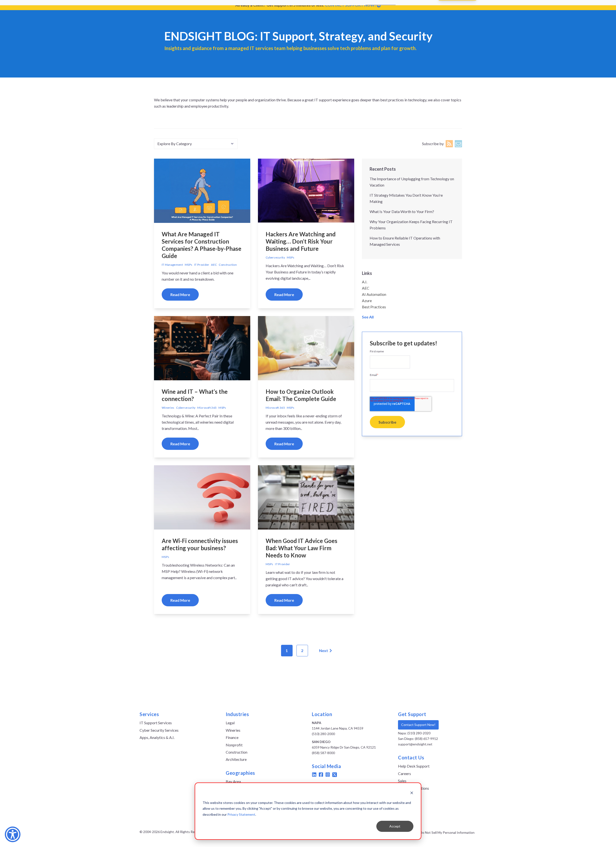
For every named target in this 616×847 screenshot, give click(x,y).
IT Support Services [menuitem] (156, 722)
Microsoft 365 (207, 407)
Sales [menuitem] (402, 780)
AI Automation (374, 294)
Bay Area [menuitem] (233, 781)
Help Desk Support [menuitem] (414, 766)
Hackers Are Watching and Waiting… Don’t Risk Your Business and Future (301, 241)
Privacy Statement (241, 814)
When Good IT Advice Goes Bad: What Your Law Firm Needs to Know (301, 548)
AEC (214, 264)
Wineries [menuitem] (233, 730)
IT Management (172, 264)
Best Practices (374, 306)
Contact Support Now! (418, 725)
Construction (228, 264)
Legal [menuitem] (230, 722)
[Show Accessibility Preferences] (12, 834)
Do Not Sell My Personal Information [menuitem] (447, 832)
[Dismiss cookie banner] (411, 793)
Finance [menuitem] (232, 737)
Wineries (168, 407)
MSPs (188, 264)
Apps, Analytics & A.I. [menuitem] (157, 737)
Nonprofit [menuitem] (234, 745)
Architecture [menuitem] (236, 759)
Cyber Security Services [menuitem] (159, 730)
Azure (367, 300)
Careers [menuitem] (404, 773)
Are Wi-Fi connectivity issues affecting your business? (200, 544)
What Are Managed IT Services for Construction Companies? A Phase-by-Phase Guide (201, 245)
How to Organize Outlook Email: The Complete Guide (301, 395)
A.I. (364, 281)
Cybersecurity (275, 257)
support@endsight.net (415, 744)
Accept (394, 826)
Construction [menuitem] (236, 752)
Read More (180, 294)
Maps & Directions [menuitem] (413, 788)
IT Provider (201, 264)
